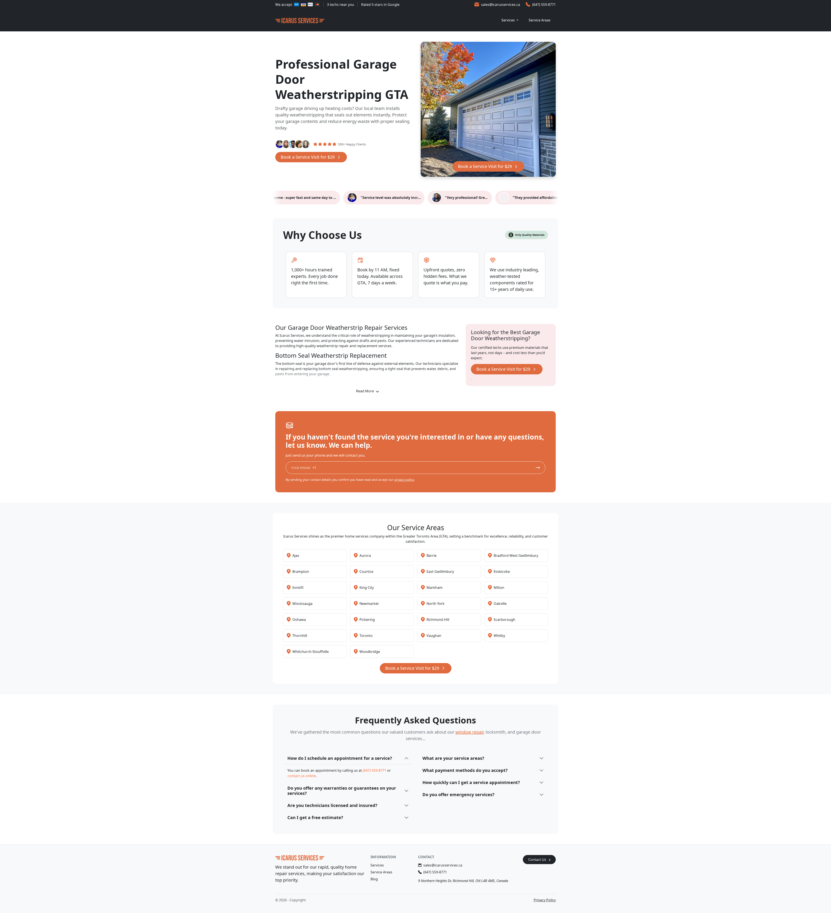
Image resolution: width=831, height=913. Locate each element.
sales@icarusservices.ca (500, 4)
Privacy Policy (545, 900)
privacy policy (404, 480)
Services (508, 20)
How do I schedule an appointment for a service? (339, 758)
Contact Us (537, 859)
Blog (374, 879)
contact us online (302, 775)
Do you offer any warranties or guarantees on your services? (341, 790)
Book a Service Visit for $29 (308, 157)
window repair (469, 732)
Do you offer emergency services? (458, 794)
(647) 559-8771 (544, 4)
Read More (365, 391)
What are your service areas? (453, 758)
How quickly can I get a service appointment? (471, 782)
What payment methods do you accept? (465, 770)
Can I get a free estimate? (315, 817)
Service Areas (540, 20)
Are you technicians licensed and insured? (332, 805)
